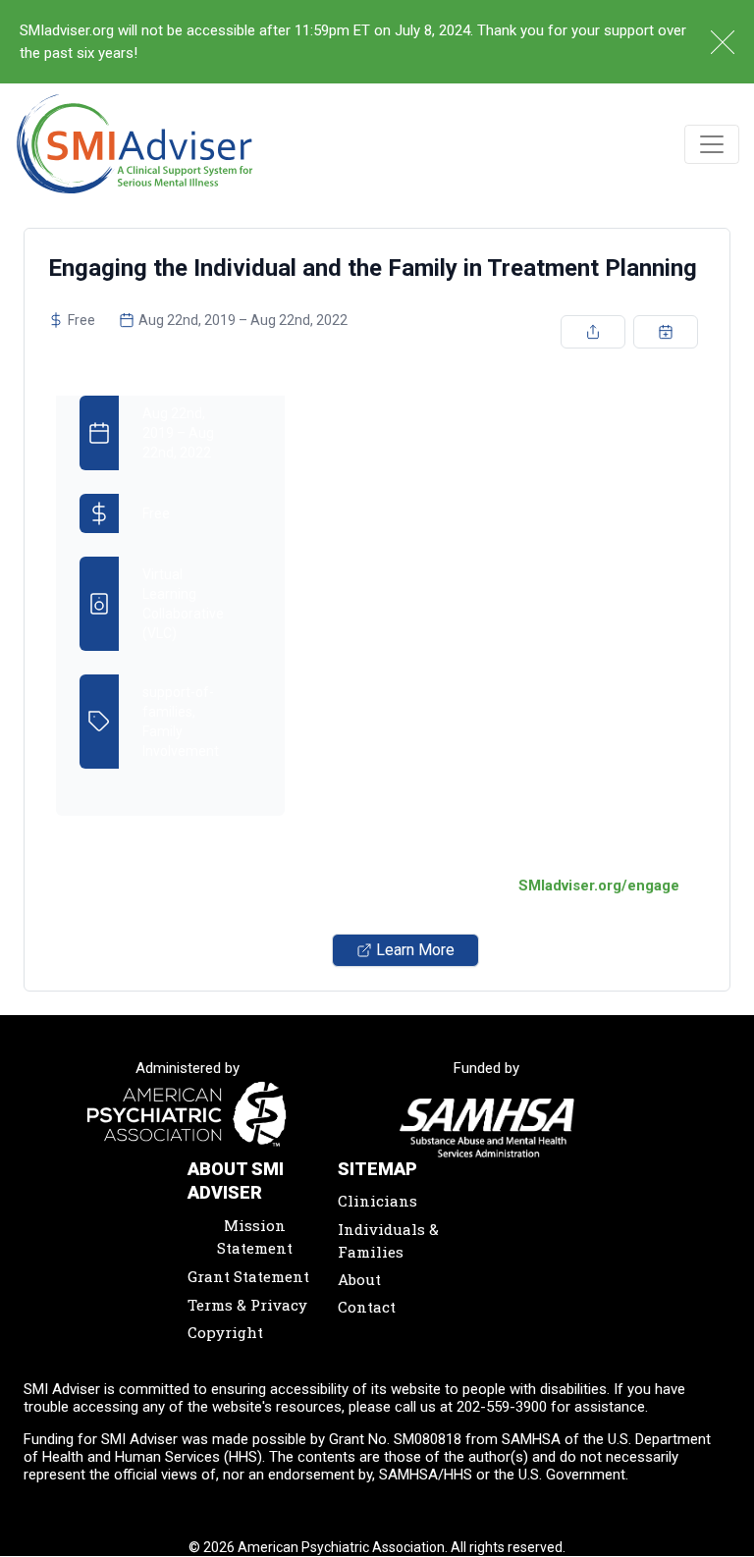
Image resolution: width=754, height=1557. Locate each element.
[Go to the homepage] (135, 143)
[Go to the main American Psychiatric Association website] (188, 1115)
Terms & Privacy (247, 1305)
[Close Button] (722, 42)
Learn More (415, 949)
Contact (367, 1306)
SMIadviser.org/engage (598, 885)
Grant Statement (248, 1276)
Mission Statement (255, 1236)
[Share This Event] (593, 332)
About (359, 1279)
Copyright (225, 1332)
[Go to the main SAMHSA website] (487, 1128)
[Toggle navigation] (711, 144)
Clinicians (377, 1200)
